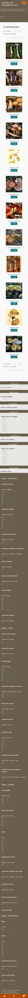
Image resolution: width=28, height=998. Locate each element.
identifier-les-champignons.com (9, 3)
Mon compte (4, 996)
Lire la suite (14, 63)
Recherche (14, 996)
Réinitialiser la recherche (6, 471)
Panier (21, 995)
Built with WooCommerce (14, 993)
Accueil (3, 16)
